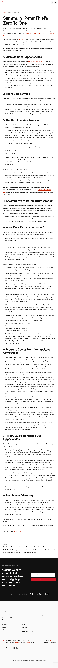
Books (4, 12)
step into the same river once (36, 62)
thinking (20, 39)
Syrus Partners (52, 640)
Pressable (28, 642)
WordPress (17, 642)
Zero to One (17, 531)
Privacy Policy (9, 644)
